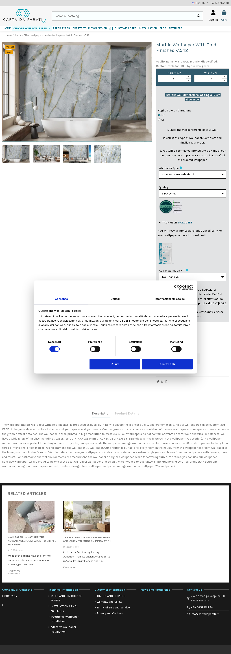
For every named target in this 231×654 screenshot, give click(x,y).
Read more (14, 570)
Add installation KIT (172, 270)
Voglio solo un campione (174, 110)
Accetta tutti (167, 364)
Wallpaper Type (169, 168)
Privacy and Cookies (110, 613)
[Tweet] (162, 382)
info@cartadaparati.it (205, 614)
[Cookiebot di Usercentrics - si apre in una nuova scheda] (177, 287)
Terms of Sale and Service (113, 607)
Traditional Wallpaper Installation (65, 619)
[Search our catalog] (198, 16)
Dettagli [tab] (116, 298)
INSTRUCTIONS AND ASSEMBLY (64, 608)
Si (162, 119)
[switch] (95, 349)
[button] (32, 28)
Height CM (174, 72)
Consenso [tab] (61, 298)
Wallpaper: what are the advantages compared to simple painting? (32, 541)
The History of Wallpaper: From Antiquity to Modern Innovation (87, 539)
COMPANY (10, 596)
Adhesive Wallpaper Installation (63, 629)
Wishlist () (222, 3)
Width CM (210, 72)
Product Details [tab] (127, 413)
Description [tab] (101, 413)
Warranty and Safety (109, 601)
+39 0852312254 (202, 607)
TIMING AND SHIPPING (111, 596)
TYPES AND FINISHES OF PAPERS (66, 598)
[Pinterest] (166, 382)
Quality (163, 187)
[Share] (158, 382)
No (163, 115)
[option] (32, 540)
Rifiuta (115, 364)
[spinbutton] (174, 78)
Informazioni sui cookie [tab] (169, 298)
